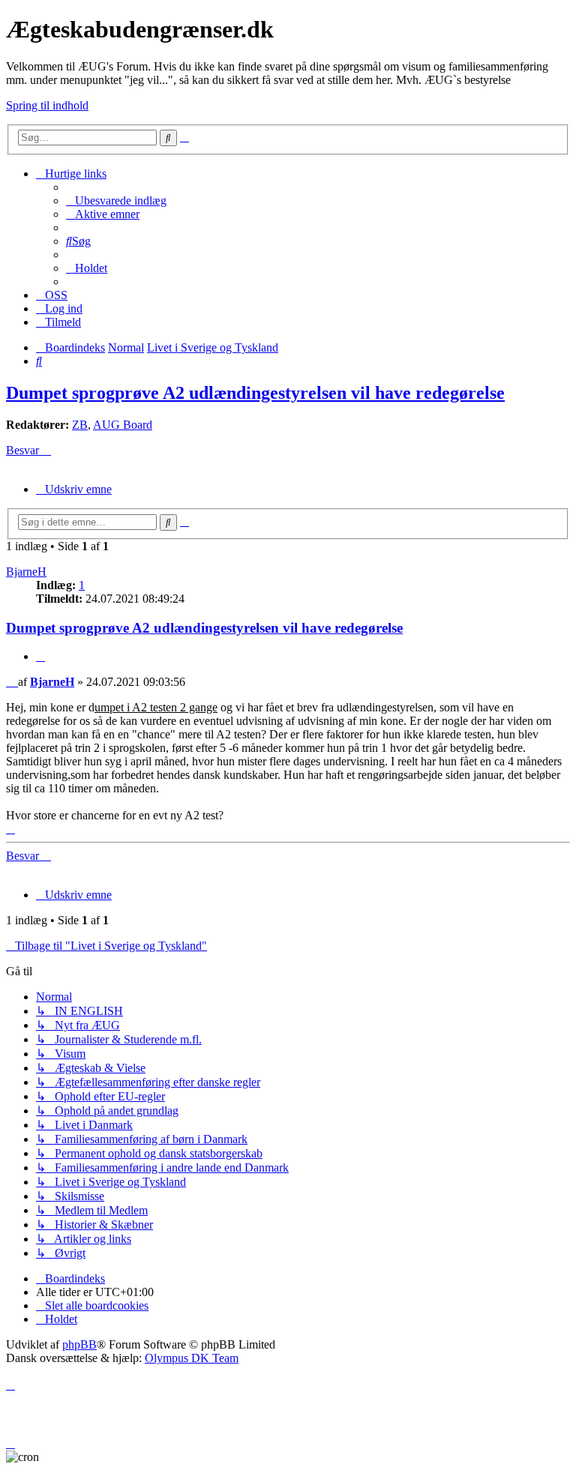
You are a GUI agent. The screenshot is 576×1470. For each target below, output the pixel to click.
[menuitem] (116, 200)
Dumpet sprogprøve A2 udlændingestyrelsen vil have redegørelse (255, 393)
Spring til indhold (47, 105)
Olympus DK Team (191, 1358)
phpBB (79, 1344)
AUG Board (122, 424)
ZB (80, 424)
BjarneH (26, 571)
